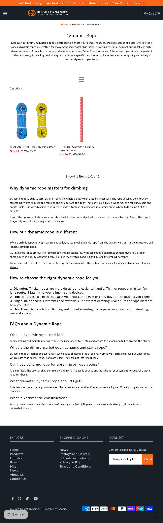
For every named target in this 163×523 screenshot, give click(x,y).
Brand (14, 462)
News (14, 470)
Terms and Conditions (75, 466)
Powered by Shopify (55, 508)
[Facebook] (13, 499)
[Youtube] (36, 499)
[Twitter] (27, 499)
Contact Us (18, 478)
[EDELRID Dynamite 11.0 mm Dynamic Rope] (81, 119)
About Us (17, 474)
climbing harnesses (101, 263)
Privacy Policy (70, 462)
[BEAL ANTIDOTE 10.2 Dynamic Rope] (32, 119)
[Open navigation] (13, 13)
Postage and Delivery (75, 454)
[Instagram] (19, 499)
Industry (16, 458)
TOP (156, 517)
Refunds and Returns (75, 458)
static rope (58, 263)
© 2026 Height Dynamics (25, 508)
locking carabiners (125, 263)
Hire (13, 466)
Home (64, 24)
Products (16, 454)
